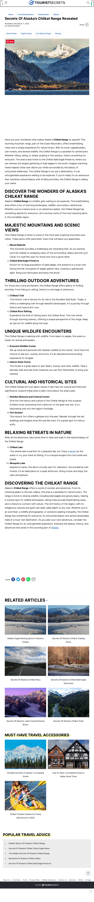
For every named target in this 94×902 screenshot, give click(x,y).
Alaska (58, 33)
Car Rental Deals (43, 33)
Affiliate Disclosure (49, 880)
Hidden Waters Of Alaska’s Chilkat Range (27, 843)
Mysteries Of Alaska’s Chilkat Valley (25, 858)
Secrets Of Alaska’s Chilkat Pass (26, 679)
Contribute (16, 880)
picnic (73, 451)
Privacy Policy (34, 880)
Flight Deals (26, 33)
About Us (6, 880)
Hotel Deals (11, 33)
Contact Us (62, 880)
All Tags (88, 880)
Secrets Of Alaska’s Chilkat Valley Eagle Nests (29, 848)
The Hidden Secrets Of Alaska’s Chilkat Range (29, 853)
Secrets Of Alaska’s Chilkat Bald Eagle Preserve (30, 863)
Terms (25, 880)
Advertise (72, 880)
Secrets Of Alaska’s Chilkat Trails (68, 721)
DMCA (80, 880)
